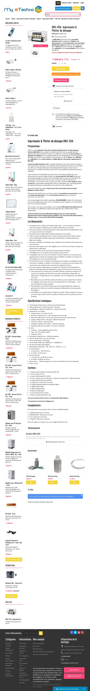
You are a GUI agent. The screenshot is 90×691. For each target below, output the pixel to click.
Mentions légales (22, 669)
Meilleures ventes (12, 23)
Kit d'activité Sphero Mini (13, 267)
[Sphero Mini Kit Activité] (11, 259)
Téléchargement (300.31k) (56, 442)
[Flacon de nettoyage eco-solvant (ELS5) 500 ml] (57, 464)
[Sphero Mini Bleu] (11, 176)
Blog (58, 3)
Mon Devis (76, 3)
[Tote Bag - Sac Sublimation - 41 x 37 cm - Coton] (11, 117)
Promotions (10, 565)
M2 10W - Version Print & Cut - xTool (13, 395)
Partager (57, 108)
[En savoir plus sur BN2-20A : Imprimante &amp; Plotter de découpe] (11, 611)
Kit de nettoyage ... (31, 476)
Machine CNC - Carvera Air (13, 583)
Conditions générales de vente (23, 675)
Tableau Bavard (10, 211)
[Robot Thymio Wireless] (11, 61)
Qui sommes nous (23, 664)
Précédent (47, 52)
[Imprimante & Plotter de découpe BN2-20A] (35, 53)
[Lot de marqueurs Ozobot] (11, 32)
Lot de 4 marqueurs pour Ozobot (13, 41)
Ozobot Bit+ (9, 296)
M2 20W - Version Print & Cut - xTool (13, 366)
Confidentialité (24, 680)
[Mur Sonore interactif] (11, 148)
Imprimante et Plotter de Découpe (26, 19)
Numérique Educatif (9, 664)
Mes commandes (38, 643)
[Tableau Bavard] (11, 203)
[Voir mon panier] (83, 8)
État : (53, 36)
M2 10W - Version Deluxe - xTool (13, 337)
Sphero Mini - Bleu (11, 185)
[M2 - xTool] (11, 505)
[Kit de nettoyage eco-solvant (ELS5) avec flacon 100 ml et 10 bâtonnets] (36, 464)
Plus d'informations (41, 684)
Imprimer (59, 126)
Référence (55, 33)
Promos (8, 671)
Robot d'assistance (9, 660)
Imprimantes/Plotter (48, 19)
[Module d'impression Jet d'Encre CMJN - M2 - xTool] (11, 444)
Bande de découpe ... (75, 476)
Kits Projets (9, 653)
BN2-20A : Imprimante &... (13, 619)
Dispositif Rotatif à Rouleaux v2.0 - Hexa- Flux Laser (13, 542)
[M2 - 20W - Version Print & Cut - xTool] (11, 357)
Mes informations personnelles (43, 652)
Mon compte (38, 639)
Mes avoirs (36, 646)
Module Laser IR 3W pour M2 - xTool (13, 424)
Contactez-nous (66, 3)
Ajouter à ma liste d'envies (65, 86)
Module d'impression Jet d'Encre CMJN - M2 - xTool (13, 453)
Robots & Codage (8, 644)
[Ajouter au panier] (31, 482)
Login (82, 3)
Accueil (7, 19)
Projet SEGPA (9, 668)
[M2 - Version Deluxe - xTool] (11, 328)
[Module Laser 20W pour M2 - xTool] (11, 475)
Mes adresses (37, 649)
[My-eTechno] (23, 9)
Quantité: (54, 63)
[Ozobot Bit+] (11, 287)
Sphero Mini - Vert (11, 240)
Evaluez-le (68, 101)
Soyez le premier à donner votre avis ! (40, 502)
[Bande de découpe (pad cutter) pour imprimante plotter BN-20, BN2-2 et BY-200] (79, 464)
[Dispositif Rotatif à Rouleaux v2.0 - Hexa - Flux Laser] (11, 532)
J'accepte (74, 670)
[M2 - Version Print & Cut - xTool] (11, 386)
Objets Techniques (9, 649)
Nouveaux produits (12, 319)
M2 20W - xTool (10, 513)
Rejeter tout (74, 676)
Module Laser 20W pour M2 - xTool (13, 484)
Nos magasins (24, 656)
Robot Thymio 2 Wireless (13, 69)
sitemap (22, 683)
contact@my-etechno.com (69, 663)
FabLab (13, 19)
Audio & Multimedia (9, 675)
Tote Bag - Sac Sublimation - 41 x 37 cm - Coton (13, 127)
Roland (39, 19)
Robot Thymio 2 (10, 98)
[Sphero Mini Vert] (11, 232)
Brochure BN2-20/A (33, 433)
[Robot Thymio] (11, 90)
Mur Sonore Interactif (12, 156)
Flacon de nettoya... (53, 476)
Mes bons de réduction (40, 654)
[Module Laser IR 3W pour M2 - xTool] (11, 415)
